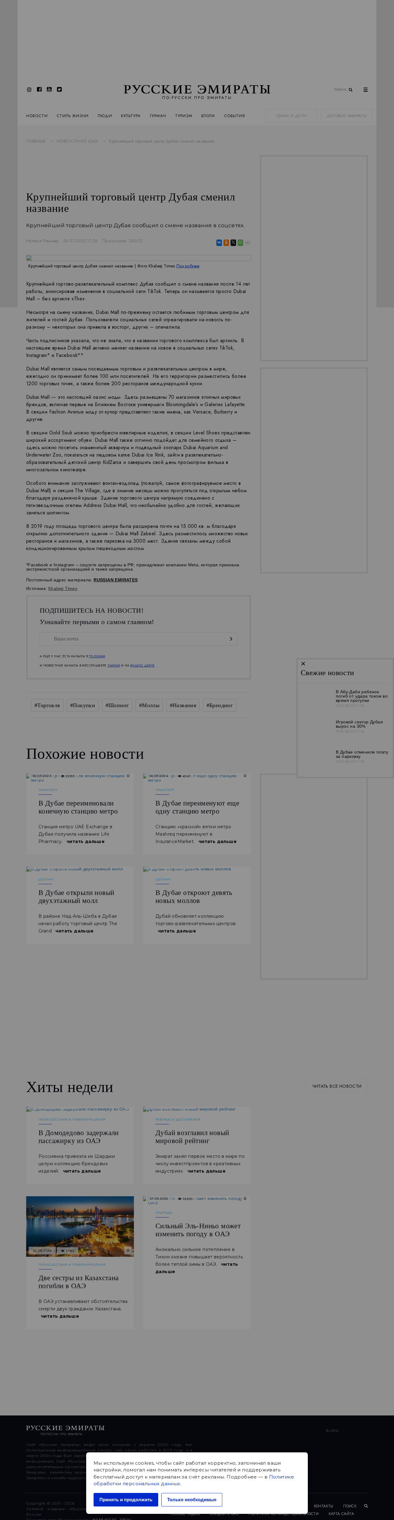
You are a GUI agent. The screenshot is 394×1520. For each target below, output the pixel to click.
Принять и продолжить (125, 1499)
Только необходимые (191, 1499)
